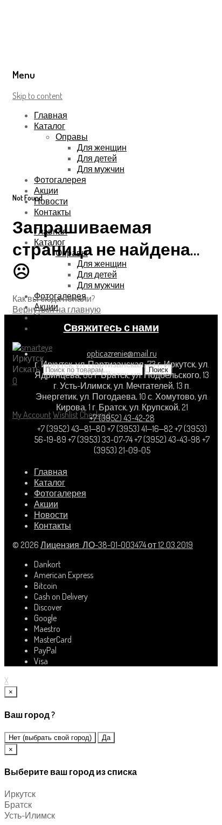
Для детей (97, 158)
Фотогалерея (60, 179)
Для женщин (102, 147)
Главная (50, 115)
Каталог (49, 125)
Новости (51, 201)
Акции (46, 190)
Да (106, 738)
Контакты (52, 212)
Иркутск (20, 793)
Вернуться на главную (56, 309)
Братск (18, 804)
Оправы (72, 136)
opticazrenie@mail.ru (122, 353)
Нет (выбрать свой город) (50, 738)
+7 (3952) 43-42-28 (122, 418)
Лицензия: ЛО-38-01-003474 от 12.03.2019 (116, 544)
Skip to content (37, 95)
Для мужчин (100, 168)
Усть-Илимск (29, 815)
